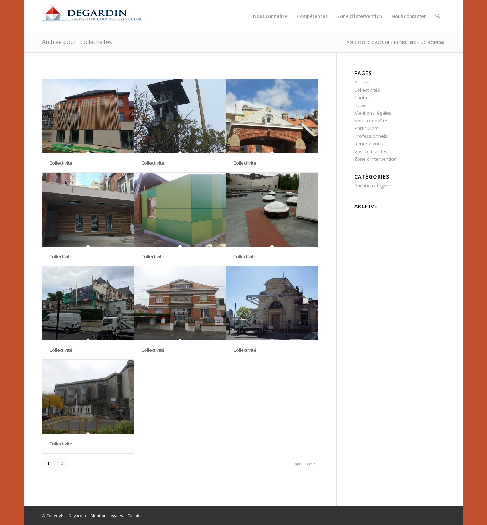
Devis (360, 105)
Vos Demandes (371, 151)
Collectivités (367, 90)
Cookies (134, 515)
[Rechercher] (438, 16)
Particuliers (366, 128)
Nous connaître (371, 121)
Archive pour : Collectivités (77, 42)
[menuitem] (270, 16)
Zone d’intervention (375, 159)
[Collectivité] (88, 116)
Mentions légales (372, 113)
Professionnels (371, 136)
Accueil (361, 82)
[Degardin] (92, 16)
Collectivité (60, 163)
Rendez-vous (368, 143)
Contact (362, 97)
